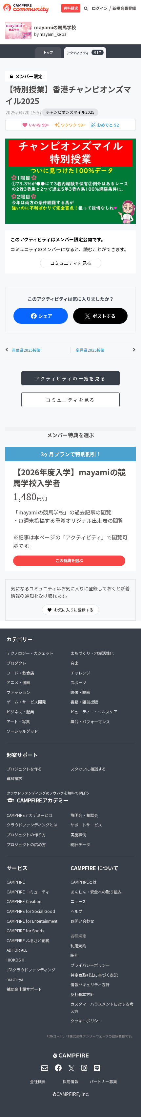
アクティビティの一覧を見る (70, 378)
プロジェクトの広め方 (26, 844)
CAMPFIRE (16, 882)
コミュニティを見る (70, 263)
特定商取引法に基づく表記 (94, 975)
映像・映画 (80, 692)
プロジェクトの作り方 (26, 834)
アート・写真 (18, 721)
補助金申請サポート (24, 989)
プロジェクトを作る (24, 769)
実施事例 (78, 834)
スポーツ (78, 682)
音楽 (74, 663)
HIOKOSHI (15, 960)
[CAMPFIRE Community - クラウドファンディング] (26, 8)
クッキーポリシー (86, 1020)
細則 (74, 955)
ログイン (100, 8)
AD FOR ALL (17, 950)
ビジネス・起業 (20, 711)
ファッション (18, 692)
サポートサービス (86, 824)
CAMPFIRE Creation (24, 901)
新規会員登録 (124, 8)
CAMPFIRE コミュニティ (28, 891)
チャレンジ (80, 673)
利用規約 (78, 945)
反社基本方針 (82, 994)
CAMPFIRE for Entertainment (32, 921)
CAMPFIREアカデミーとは (29, 815)
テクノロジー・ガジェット (30, 653)
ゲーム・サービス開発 (26, 701)
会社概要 (38, 1081)
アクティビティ (84, 52)
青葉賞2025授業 (26, 350)
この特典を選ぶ (69, 560)
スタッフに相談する (88, 769)
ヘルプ (76, 911)
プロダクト (16, 663)
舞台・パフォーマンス (90, 721)
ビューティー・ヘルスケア (93, 711)
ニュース (78, 901)
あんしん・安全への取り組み (96, 891)
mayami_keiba (53, 34)
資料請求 (71, 8)
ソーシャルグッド (22, 731)
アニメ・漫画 (18, 682)
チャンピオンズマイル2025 (70, 112)
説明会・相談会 (84, 815)
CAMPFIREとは (83, 882)
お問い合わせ (82, 921)
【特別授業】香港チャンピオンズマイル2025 (68, 95)
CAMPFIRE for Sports (25, 930)
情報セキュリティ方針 (90, 984)
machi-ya (15, 979)
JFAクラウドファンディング (31, 969)
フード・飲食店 (20, 673)
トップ (48, 52)
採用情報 (70, 1081)
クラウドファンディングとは (32, 824)
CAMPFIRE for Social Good (31, 911)
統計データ (80, 844)
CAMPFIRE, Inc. (72, 1094)
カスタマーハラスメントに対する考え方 (101, 1007)
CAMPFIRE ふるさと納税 (28, 940)
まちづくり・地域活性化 (92, 653)
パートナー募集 (103, 1081)
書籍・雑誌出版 (84, 701)
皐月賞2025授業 (90, 350)
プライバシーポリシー (90, 965)
